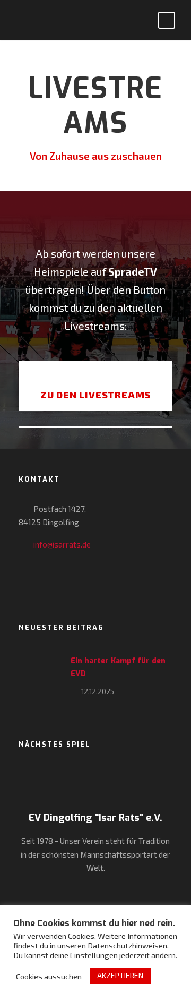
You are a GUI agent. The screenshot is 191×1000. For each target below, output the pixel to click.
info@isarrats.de (62, 544)
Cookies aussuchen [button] (49, 976)
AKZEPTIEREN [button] (120, 975)
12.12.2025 (97, 691)
